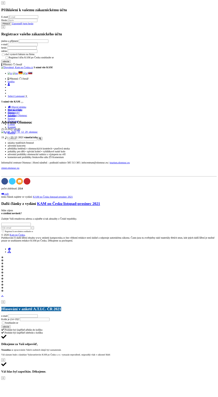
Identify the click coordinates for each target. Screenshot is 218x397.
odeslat (6, 61)
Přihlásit (6, 24)
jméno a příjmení (9, 41)
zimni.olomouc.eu (10, 168)
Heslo (4, 20)
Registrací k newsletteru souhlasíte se (32, 231)
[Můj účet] (9, 84)
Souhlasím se (34, 322)
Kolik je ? (10, 319)
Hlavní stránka (15, 109)
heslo (4, 47)
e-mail (4, 44)
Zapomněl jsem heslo (22, 23)
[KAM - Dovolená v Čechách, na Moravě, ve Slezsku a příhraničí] (9, 249)
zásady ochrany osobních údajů (67, 58)
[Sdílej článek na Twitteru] (12, 181)
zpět (6, 194)
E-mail (4, 17)
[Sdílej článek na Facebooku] (5, 181)
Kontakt (12, 127)
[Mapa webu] (9, 251)
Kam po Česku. (17, 235)
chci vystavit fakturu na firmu (19, 54)
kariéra (11, 81)
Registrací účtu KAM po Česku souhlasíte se (44, 57)
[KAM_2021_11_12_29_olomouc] (19, 132)
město (4, 51)
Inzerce (11, 118)
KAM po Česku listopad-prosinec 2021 (53, 196)
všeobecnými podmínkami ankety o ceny (41, 323)
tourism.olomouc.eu (120, 162)
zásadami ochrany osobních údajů (47, 231)
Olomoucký (14, 112)
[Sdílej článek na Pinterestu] (27, 181)
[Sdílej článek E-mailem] (20, 181)
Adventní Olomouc (17, 115)
